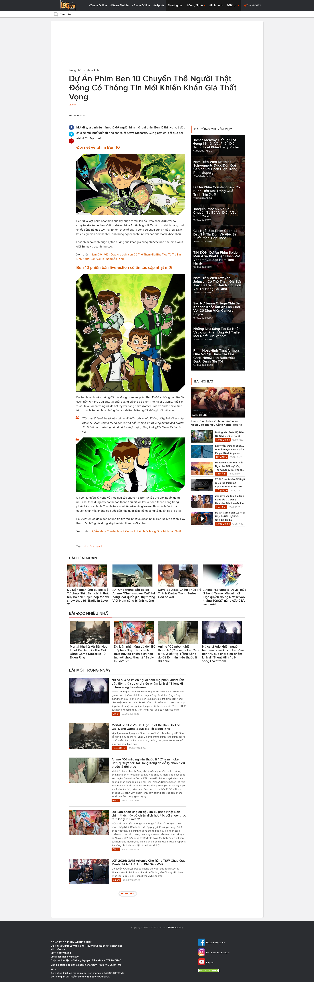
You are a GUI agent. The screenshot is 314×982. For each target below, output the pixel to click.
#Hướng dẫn (175, 5)
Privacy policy (175, 927)
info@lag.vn (73, 956)
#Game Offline (141, 5)
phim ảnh (89, 546)
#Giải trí (232, 5)
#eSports (158, 5)
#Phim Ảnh (216, 5)
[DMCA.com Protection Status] (209, 970)
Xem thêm (128, 893)
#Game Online (98, 5)
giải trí (99, 546)
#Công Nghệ (195, 5)
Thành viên (254, 5)
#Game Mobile (119, 5)
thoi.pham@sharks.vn (85, 964)
